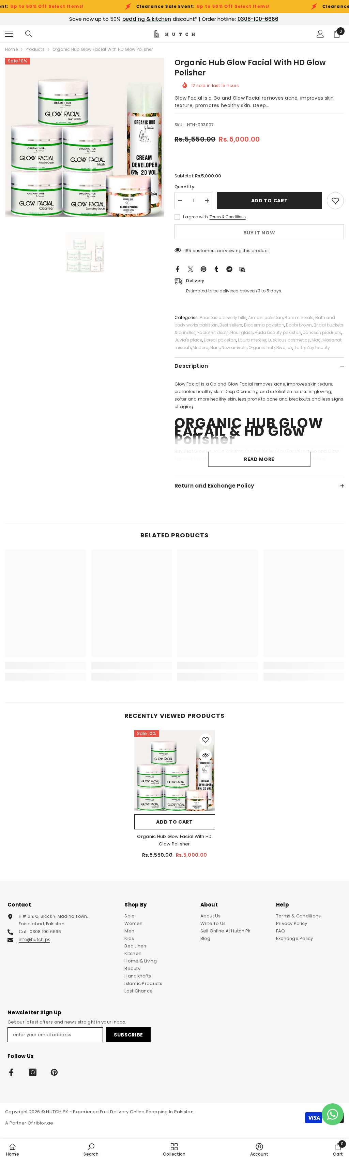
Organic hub (261, 347)
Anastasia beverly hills (223, 317)
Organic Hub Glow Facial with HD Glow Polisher (174, 840)
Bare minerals (299, 317)
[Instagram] (33, 1072)
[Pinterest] (203, 269)
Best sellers (230, 325)
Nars (215, 347)
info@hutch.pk (34, 939)
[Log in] (320, 34)
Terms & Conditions (228, 217)
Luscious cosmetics (289, 340)
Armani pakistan (265, 317)
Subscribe (128, 1034)
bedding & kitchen (146, 19)
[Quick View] (205, 755)
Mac (316, 340)
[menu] (9, 34)
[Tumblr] (216, 269)
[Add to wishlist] (335, 200)
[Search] (29, 34)
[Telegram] (229, 269)
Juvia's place (188, 340)
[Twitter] (190, 269)
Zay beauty (318, 347)
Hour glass (241, 332)
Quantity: (184, 187)
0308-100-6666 (258, 19)
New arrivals (234, 347)
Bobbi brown (299, 325)
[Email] (242, 269)
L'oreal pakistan (220, 340)
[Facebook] (177, 269)
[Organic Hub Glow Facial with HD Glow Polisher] (174, 770)
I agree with (195, 217)
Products (35, 49)
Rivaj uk (284, 347)
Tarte (299, 347)
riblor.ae (43, 1123)
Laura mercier (252, 340)
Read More (259, 459)
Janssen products (322, 332)
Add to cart (271, 200)
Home (11, 49)
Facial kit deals (213, 332)
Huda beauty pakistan (278, 332)
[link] (45, 665)
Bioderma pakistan (264, 325)
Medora (201, 347)
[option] (84, 137)
